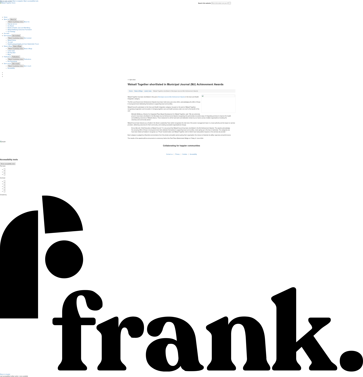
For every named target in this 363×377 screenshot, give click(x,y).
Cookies (184, 154)
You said (10, 42)
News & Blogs (8, 46)
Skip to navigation (18, 1)
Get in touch (7, 63)
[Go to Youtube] (4, 74)
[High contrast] (4, 188)
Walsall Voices (12, 40)
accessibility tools (8, 164)
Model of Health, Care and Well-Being (19, 28)
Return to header (5, 374)
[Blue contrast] (4, 184)
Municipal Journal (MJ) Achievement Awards (171, 97)
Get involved (7, 35)
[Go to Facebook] (4, 76)
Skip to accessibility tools (31, 1)
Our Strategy (11, 31)
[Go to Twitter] (4, 73)
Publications (7, 57)
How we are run (12, 24)
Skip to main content (6, 1)
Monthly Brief (11, 53)
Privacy (177, 154)
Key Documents (12, 61)
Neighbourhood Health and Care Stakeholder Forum (23, 44)
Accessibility (11, 68)
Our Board (11, 26)
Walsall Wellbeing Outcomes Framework (20, 30)
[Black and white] (4, 181)
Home (5, 17)
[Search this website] (229, 3)
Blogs (9, 54)
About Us (6, 19)
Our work (6, 33)
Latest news (11, 51)
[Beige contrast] (4, 186)
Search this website (204, 3)
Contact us (169, 154)
